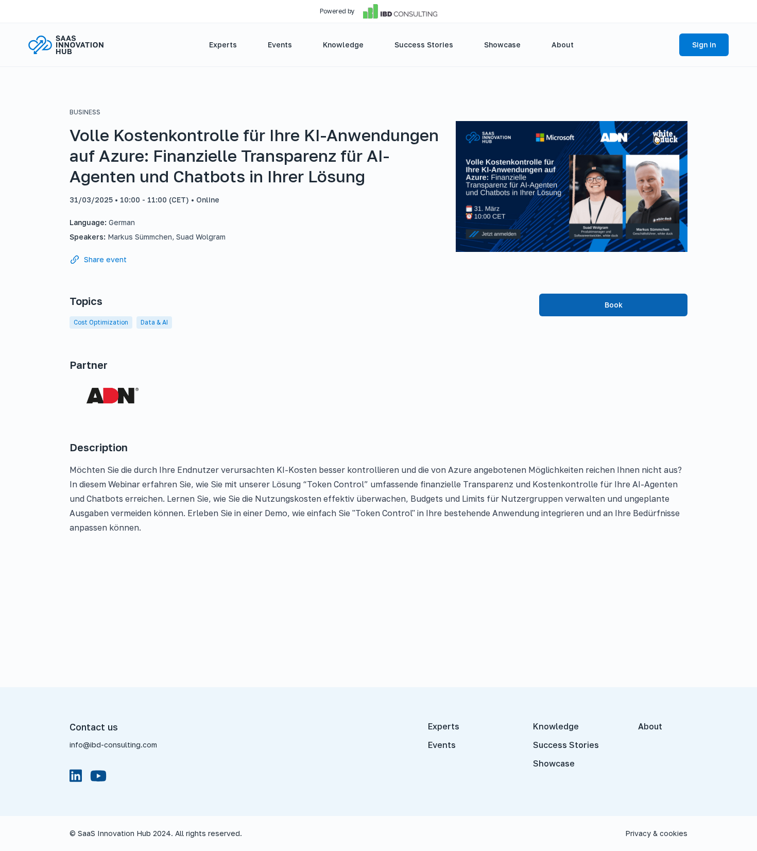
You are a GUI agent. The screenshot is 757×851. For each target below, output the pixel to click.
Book (614, 304)
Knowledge (556, 726)
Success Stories (566, 745)
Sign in (704, 44)
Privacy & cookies (656, 833)
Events (442, 745)
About (650, 726)
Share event (105, 259)
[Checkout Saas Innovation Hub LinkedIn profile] (76, 776)
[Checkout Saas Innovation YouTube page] (98, 776)
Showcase (554, 763)
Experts (443, 726)
